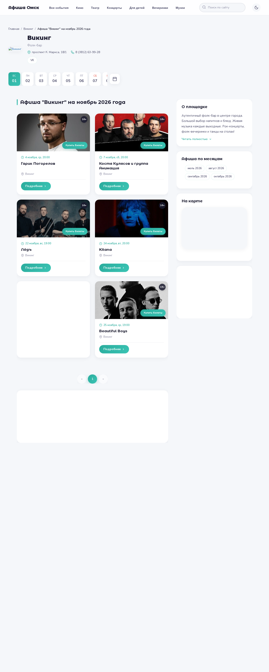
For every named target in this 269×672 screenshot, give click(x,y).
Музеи (180, 7)
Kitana (105, 249)
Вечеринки (160, 7)
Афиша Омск (23, 7)
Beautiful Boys (113, 331)
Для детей (137, 7)
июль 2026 (195, 168)
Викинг (28, 29)
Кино (79, 7)
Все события (59, 7)
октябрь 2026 (223, 176)
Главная (13, 29)
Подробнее (33, 186)
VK (32, 60)
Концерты (114, 7)
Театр (95, 7)
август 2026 (216, 168)
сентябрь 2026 (197, 176)
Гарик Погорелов (38, 163)
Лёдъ (26, 249)
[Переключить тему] (256, 7)
